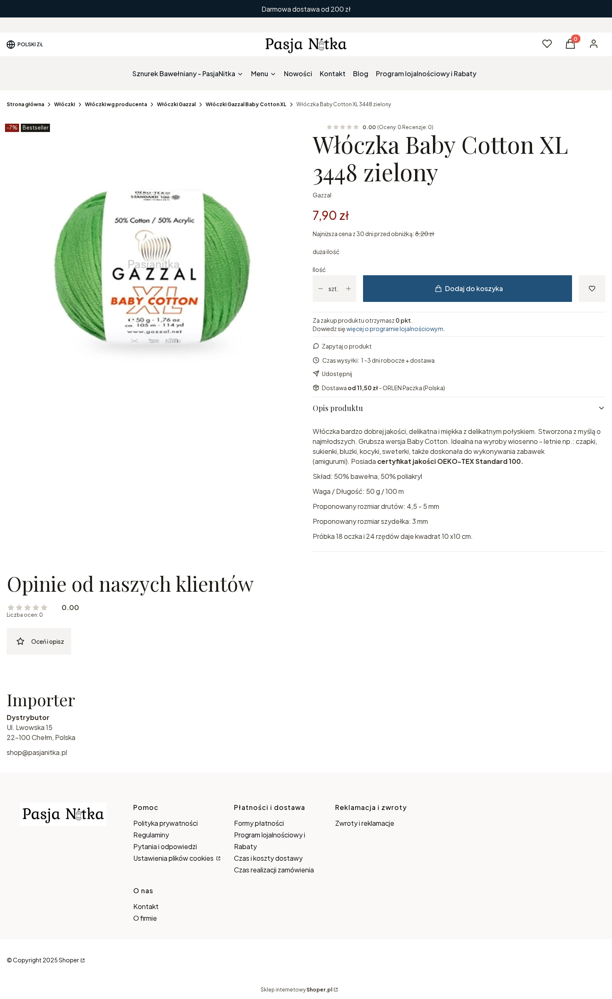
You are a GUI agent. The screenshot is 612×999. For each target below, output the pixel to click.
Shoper (69, 960)
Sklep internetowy (296, 990)
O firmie (145, 918)
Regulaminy (151, 834)
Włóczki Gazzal (176, 104)
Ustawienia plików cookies (174, 858)
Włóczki (64, 104)
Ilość (319, 269)
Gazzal (322, 195)
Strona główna (25, 104)
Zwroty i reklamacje (364, 823)
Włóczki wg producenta (116, 104)
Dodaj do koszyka (474, 288)
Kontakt (146, 906)
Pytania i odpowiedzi (165, 846)
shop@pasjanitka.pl (37, 752)
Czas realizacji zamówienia (274, 869)
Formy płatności (259, 823)
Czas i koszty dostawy (268, 858)
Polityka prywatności (165, 823)
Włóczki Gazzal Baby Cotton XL (246, 104)
